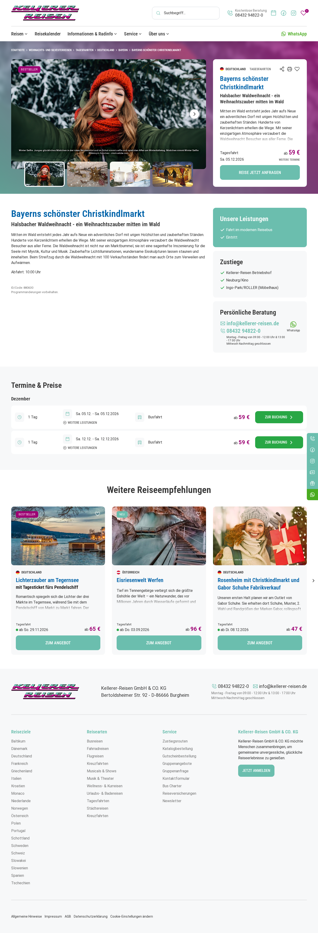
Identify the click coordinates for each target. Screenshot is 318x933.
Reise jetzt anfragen (260, 172)
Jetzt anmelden (256, 770)
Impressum (53, 916)
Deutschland (21, 756)
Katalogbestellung (177, 748)
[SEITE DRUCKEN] (289, 69)
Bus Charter (172, 786)
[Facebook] (312, 449)
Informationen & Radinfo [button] (90, 34)
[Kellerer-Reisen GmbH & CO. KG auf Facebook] (283, 13)
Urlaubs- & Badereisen (105, 793)
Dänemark (19, 748)
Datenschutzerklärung (91, 916)
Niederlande (21, 801)
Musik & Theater (100, 778)
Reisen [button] (17, 34)
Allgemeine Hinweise (26, 916)
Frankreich (19, 763)
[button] (97, 514)
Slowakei (18, 860)
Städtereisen (97, 808)
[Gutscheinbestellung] (312, 483)
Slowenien (19, 868)
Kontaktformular (175, 778)
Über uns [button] (157, 34)
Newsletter (171, 801)
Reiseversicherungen (179, 793)
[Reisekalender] (273, 13)
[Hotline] (312, 438)
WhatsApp (297, 34)
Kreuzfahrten (97, 763)
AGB (68, 916)
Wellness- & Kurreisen (104, 786)
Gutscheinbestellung (179, 756)
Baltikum (18, 741)
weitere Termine (289, 159)
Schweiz (18, 853)
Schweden (19, 845)
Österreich (19, 816)
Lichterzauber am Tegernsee (47, 580)
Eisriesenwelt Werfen (140, 580)
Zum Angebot (58, 642)
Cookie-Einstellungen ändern (131, 916)
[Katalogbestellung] (312, 472)
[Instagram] (312, 461)
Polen (16, 823)
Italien (16, 778)
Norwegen (19, 808)
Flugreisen (95, 756)
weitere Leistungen (82, 422)
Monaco (17, 793)
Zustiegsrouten (175, 741)
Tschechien (20, 883)
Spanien (17, 875)
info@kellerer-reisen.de (283, 686)
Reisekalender (48, 34)
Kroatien (18, 786)
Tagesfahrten (98, 801)
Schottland (20, 838)
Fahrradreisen (98, 748)
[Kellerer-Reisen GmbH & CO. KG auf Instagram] (293, 13)
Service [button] (131, 34)
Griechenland (21, 771)
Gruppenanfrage (175, 771)
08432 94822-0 (233, 686)
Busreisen (95, 741)
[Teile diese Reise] (282, 69)
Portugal (18, 831)
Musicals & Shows (101, 771)
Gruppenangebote (177, 763)
